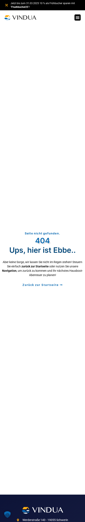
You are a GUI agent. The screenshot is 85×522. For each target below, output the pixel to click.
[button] (77, 17)
